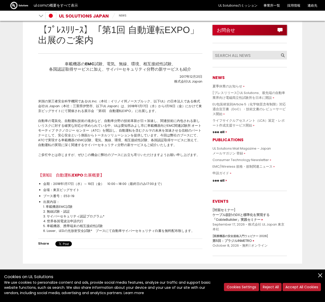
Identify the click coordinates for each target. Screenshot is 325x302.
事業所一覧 (272, 5)
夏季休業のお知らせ (227, 86)
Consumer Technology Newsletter (241, 159)
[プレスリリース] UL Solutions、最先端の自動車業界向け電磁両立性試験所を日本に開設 (249, 95)
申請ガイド (221, 173)
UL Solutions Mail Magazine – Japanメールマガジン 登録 (242, 151)
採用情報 (293, 5)
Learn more (134, 292)
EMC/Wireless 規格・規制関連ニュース (242, 166)
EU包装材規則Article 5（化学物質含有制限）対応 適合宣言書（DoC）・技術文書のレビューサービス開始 (251, 109)
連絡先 (312, 5)
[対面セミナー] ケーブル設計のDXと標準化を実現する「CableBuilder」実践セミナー (241, 215)
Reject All (271, 287)
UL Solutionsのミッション (237, 5)
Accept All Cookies (301, 287)
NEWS (122, 16)
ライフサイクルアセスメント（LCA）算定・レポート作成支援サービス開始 (249, 123)
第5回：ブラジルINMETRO (240, 238)
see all (218, 132)
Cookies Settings (241, 287)
